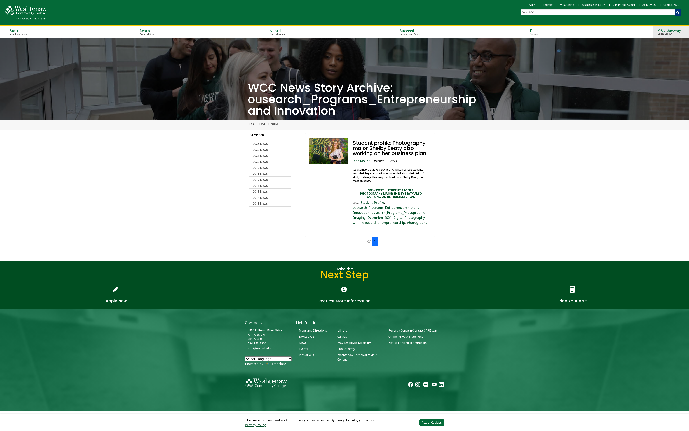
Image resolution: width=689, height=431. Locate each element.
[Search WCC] (678, 12)
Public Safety (346, 349)
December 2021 (379, 217)
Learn (148, 32)
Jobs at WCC (307, 355)
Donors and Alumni (623, 4)
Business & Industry (593, 4)
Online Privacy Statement (405, 337)
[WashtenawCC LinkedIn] (441, 385)
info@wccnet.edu (259, 348)
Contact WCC (671, 4)
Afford (278, 32)
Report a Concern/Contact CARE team (413, 330)
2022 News (260, 150)
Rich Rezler (361, 161)
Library (342, 330)
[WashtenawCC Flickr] (425, 385)
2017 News (260, 180)
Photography (417, 222)
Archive (256, 135)
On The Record (364, 222)
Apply (532, 4)
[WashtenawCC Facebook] (411, 385)
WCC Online (567, 4)
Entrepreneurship (391, 222)
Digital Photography (409, 217)
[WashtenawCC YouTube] (434, 385)
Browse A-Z (307, 337)
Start (18, 32)
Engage (536, 32)
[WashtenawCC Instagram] (418, 385)
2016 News (260, 186)
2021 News (260, 156)
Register (548, 4)
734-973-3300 (257, 343)
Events (303, 349)
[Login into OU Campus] (2, 408)
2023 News (260, 144)
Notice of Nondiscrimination (407, 343)
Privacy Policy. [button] (255, 425)
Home (251, 123)
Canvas (342, 337)
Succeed (410, 32)
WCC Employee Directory (354, 343)
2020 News (260, 162)
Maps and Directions (313, 330)
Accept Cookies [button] (432, 423)
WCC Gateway (669, 32)
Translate (278, 364)
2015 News (260, 192)
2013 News (260, 204)
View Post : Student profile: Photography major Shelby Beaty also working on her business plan (391, 193)
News (262, 123)
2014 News (260, 198)
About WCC (649, 4)
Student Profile (372, 202)
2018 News (260, 174)
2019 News (260, 168)
